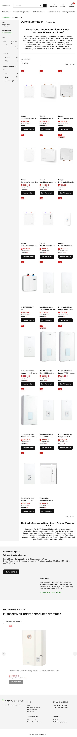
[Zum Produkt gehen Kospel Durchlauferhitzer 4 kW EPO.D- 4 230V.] (48, 91)
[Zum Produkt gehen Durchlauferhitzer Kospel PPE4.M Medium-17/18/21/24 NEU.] (66, 410)
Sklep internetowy (36, 734)
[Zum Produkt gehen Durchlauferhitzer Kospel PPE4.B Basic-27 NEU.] (29, 346)
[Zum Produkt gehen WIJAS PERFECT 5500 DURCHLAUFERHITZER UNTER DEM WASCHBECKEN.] (29, 282)
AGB (28, 705)
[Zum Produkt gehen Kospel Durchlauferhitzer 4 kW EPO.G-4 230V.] (66, 91)
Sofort (7, 77)
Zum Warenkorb (28, 129)
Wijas (6, 61)
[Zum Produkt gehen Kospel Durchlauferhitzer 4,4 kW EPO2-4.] (29, 155)
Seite (66, 64)
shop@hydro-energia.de (50, 592)
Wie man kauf (31, 720)
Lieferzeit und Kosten (60, 705)
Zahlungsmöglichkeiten (60, 707)
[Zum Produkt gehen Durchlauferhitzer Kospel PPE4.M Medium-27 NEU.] (29, 473)
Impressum (30, 711)
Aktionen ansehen (14, 621)
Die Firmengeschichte (60, 722)
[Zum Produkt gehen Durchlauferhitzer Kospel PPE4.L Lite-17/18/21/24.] (66, 346)
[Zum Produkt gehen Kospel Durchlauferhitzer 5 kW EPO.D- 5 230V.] (48, 155)
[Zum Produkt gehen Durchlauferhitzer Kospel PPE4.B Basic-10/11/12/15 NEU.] (48, 282)
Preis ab (4, 41)
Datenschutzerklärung (34, 722)
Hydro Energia (6, 17)
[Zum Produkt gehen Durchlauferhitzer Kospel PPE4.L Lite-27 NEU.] (29, 410)
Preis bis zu (14, 42)
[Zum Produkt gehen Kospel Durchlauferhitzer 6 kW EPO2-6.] (48, 219)
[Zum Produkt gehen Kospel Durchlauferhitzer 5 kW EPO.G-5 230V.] (66, 155)
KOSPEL (7, 57)
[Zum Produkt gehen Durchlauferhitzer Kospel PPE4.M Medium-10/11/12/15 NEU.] (48, 410)
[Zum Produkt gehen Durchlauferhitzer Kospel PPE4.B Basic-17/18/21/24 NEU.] (66, 282)
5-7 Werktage (9, 81)
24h (6, 73)
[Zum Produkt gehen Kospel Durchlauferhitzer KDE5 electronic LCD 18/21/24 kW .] (66, 219)
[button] (45, 5)
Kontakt (55, 720)
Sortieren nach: (26, 59)
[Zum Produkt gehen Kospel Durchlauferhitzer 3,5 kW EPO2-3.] (29, 91)
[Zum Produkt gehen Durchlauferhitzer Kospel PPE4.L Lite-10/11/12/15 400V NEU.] (48, 346)
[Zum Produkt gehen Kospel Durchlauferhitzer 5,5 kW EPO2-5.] (29, 219)
